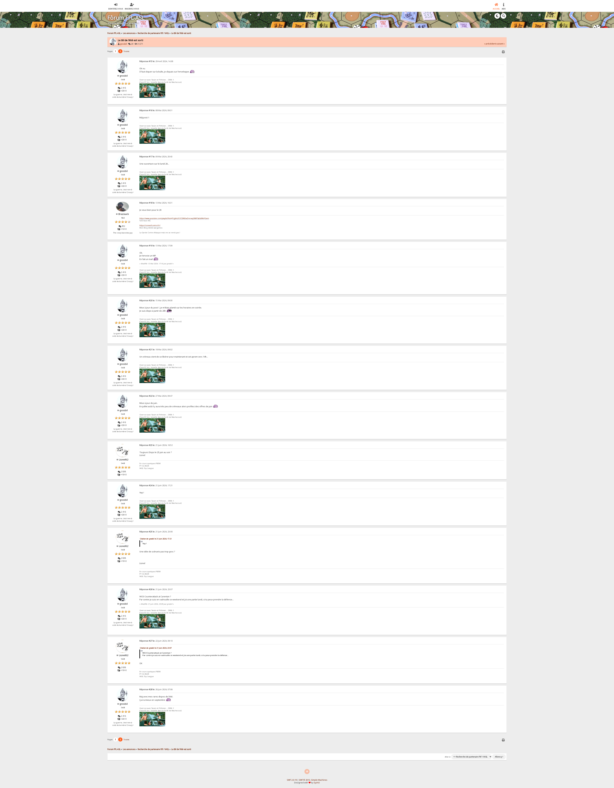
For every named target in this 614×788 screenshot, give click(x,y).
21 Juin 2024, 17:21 (156, 485)
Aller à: (448, 757)
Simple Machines (319, 780)
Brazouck (123, 214)
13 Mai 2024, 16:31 (155, 202)
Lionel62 (123, 459)
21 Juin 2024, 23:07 (156, 589)
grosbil (123, 44)
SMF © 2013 (304, 780)
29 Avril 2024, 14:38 (156, 61)
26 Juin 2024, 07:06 (156, 689)
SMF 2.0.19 (292, 780)
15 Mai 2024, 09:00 (155, 300)
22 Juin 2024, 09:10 (156, 640)
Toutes (126, 51)
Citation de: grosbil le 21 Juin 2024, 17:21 (156, 539)
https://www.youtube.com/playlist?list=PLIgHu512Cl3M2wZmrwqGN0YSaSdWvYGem (174, 218)
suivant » (500, 43)
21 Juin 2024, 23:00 (156, 531)
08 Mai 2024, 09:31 (155, 110)
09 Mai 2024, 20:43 (155, 156)
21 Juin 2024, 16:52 (156, 445)
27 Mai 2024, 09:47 (155, 396)
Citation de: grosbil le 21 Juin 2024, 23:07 (156, 648)
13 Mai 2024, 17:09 (155, 245)
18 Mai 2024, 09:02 (155, 349)
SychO (317, 782)
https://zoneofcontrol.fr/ (149, 225)
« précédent (490, 43)
